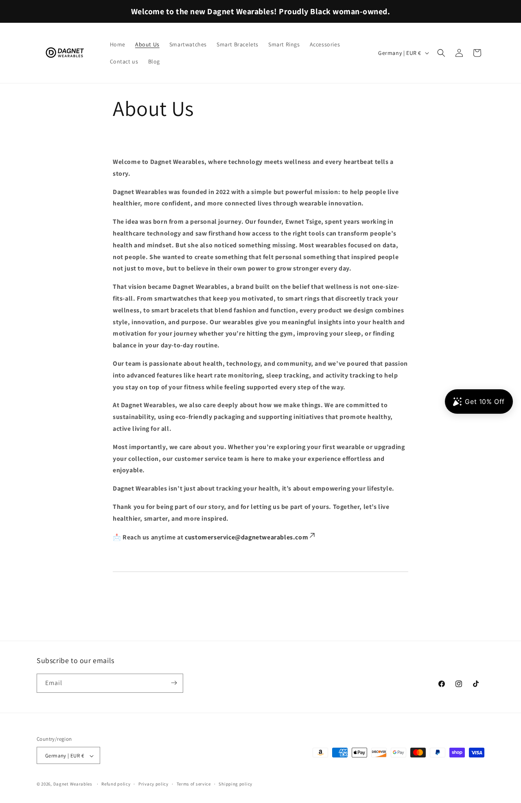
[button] (441, 53)
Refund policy (115, 784)
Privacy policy (153, 784)
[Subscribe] (174, 682)
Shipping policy (235, 784)
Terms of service (194, 784)
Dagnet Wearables (72, 784)
